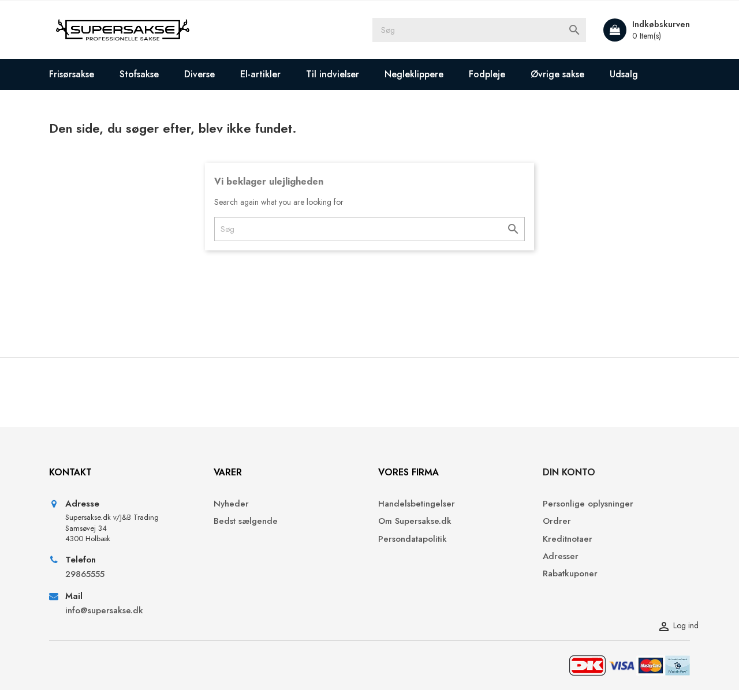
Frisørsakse (71, 74)
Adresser (560, 556)
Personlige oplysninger (588, 504)
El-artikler (260, 74)
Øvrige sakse (557, 74)
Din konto (569, 472)
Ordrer (557, 521)
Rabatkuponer (570, 574)
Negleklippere (414, 74)
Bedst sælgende (246, 521)
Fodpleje (487, 74)
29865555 (84, 574)
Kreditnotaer (567, 539)
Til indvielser (332, 74)
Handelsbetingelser (416, 504)
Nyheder (231, 504)
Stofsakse (139, 74)
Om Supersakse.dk (414, 521)
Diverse (199, 74)
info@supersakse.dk (105, 611)
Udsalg (624, 74)
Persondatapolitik (412, 539)
